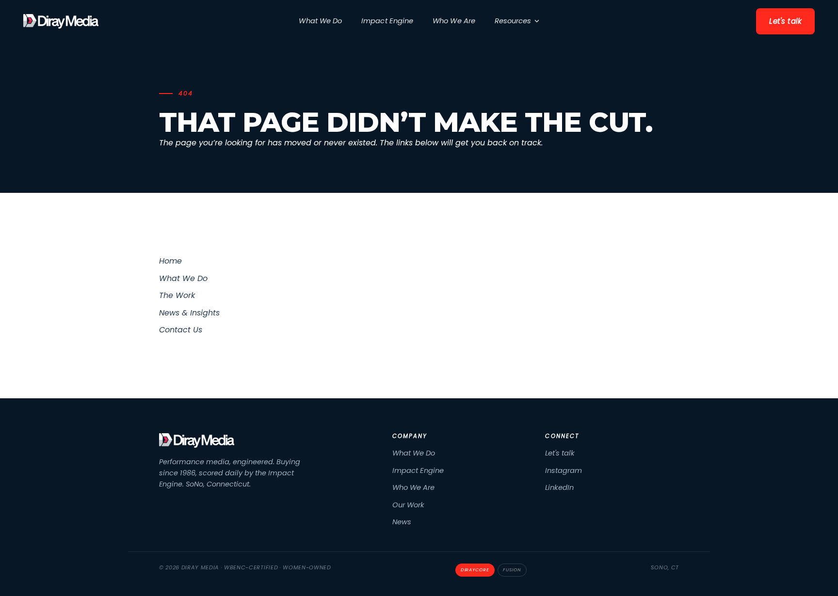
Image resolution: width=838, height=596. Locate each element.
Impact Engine (387, 21)
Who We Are (454, 21)
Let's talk (785, 21)
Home (170, 261)
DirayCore (475, 569)
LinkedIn (559, 487)
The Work (177, 295)
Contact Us (180, 329)
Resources (513, 21)
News (401, 522)
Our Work (408, 505)
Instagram (563, 470)
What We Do (320, 21)
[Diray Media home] (60, 21)
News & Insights (189, 312)
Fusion (512, 569)
